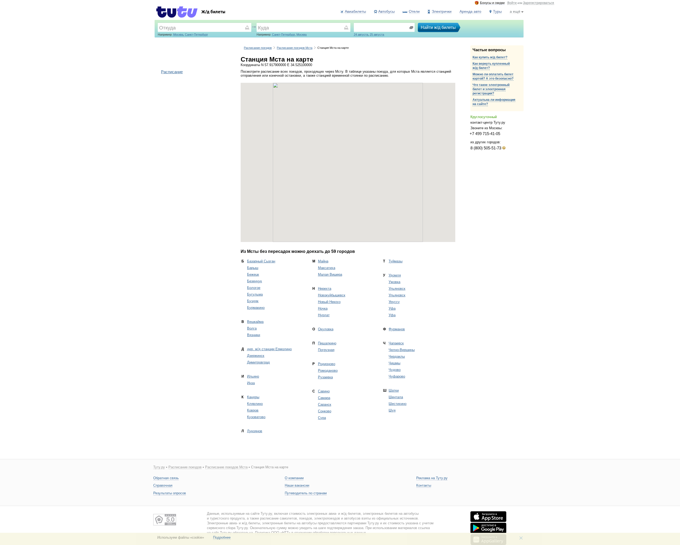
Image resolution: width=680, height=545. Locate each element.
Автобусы (386, 11)
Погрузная (326, 350)
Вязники (253, 335)
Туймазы (395, 261)
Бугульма (255, 294)
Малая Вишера (330, 274)
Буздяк (252, 301)
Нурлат (324, 315)
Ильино (253, 376)
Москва (178, 34)
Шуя (392, 410)
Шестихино (397, 404)
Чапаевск (396, 343)
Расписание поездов (258, 47)
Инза (251, 383)
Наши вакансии (297, 485)
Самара (324, 398)
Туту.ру (159, 467)
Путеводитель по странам (306, 493)
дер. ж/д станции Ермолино (269, 349)
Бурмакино (256, 308)
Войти (512, 3)
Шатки (394, 390)
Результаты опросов (169, 493)
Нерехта (324, 289)
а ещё (515, 11)
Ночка (323, 308)
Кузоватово (256, 417)
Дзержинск (255, 356)
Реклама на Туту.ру (432, 478)
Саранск (324, 404)
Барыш (252, 268)
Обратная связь (166, 478)
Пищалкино (327, 343)
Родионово (326, 364)
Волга (252, 328)
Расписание (172, 72)
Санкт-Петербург (196, 34)
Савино (324, 391)
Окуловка (325, 329)
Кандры (253, 397)
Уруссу (394, 302)
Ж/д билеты (213, 12)
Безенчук (254, 281)
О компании (294, 478)
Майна (323, 261)
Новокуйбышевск (331, 295)
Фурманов (397, 329)
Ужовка (394, 282)
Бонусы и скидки (492, 3)
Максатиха (326, 268)
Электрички (442, 11)
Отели (414, 11)
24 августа (361, 34)
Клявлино (255, 404)
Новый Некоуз (329, 302)
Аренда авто (470, 11)
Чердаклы (397, 356)
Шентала (396, 397)
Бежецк (253, 274)
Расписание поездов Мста (294, 47)
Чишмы (394, 363)
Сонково (324, 411)
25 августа (377, 34)
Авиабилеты (355, 11)
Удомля (395, 275)
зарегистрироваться (538, 3)
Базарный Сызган (261, 261)
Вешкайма (255, 322)
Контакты (423, 485)
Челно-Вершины (402, 350)
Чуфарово (397, 376)
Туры (497, 11)
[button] (348, 159)
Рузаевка (325, 377)
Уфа (392, 308)
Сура (322, 418)
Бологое (253, 288)
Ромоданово (328, 371)
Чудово (395, 370)
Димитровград (258, 362)
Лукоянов (254, 431)
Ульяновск (397, 289)
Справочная (162, 485)
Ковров (252, 410)
